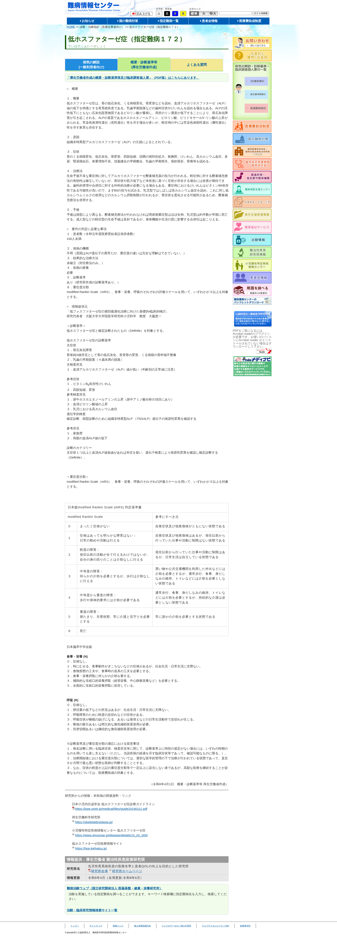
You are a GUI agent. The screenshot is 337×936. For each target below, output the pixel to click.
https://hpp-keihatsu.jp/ (91, 848)
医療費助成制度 (250, 21)
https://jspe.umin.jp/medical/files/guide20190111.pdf (111, 809)
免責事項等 (245, 926)
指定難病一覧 (169, 21)
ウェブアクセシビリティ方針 (215, 926)
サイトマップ (96, 926)
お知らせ (88, 21)
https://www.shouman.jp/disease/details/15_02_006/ (111, 835)
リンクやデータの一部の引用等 (176, 926)
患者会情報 (210, 21)
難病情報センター (94, 7)
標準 (194, 13)
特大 (213, 13)
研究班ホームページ (127, 871)
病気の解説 (91, 64)
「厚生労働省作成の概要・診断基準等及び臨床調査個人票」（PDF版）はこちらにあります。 (133, 77)
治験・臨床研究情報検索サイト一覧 (92, 910)
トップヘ (74, 926)
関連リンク (118, 926)
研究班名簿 (99, 871)
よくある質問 (197, 64)
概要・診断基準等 (144, 64)
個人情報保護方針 (142, 926)
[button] (141, 14)
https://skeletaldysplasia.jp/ (94, 822)
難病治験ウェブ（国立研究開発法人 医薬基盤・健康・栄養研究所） (115, 888)
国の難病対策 (128, 21)
